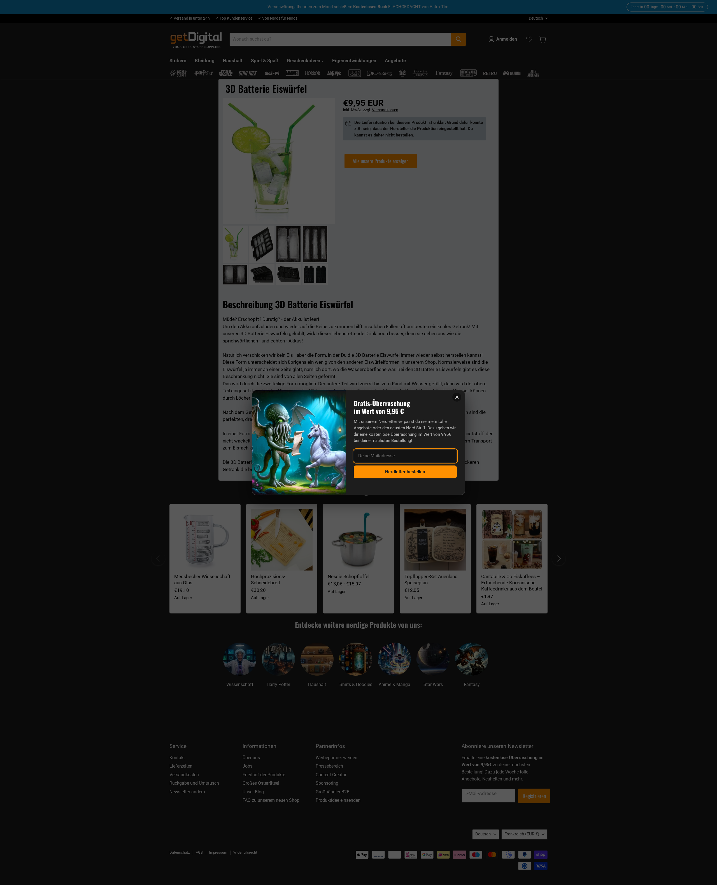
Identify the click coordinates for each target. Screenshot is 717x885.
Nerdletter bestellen (405, 471)
